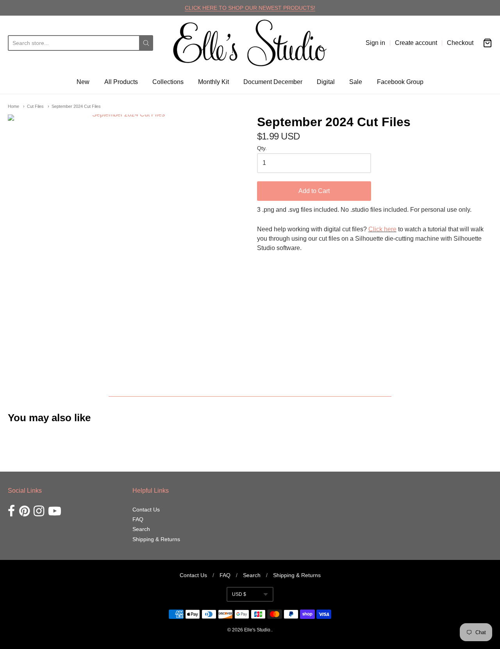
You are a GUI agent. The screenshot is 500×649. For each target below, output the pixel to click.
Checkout (460, 42)
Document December (272, 82)
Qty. (262, 148)
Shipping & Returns (156, 539)
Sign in (375, 42)
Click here (382, 229)
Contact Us (146, 509)
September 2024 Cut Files (76, 106)
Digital (326, 82)
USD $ (239, 594)
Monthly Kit (213, 82)
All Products (121, 82)
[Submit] (146, 43)
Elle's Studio (257, 630)
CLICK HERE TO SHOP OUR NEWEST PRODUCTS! (250, 8)
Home (13, 106)
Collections (168, 82)
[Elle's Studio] (250, 43)
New (83, 82)
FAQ (137, 519)
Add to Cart (314, 191)
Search (141, 529)
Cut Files (35, 106)
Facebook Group (400, 82)
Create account (416, 42)
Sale (355, 82)
